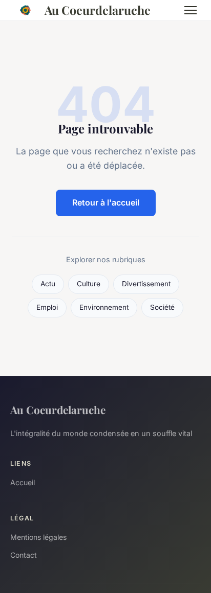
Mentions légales (38, 537)
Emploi (47, 307)
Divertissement (146, 284)
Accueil (22, 482)
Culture (88, 284)
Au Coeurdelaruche (98, 10)
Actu (47, 284)
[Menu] (190, 10)
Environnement (104, 307)
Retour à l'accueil (105, 202)
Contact (23, 555)
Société (162, 307)
